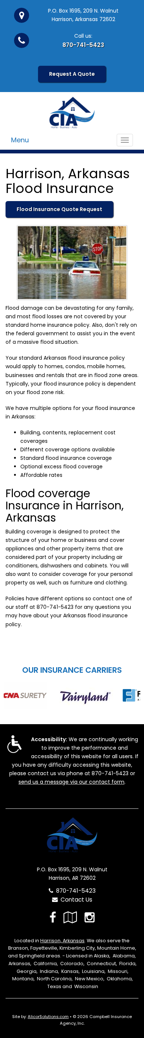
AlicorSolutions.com (48, 1017)
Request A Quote (72, 74)
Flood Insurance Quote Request (59, 209)
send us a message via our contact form (71, 782)
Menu (20, 140)
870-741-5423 (83, 45)
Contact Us (75, 899)
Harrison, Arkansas (62, 940)
